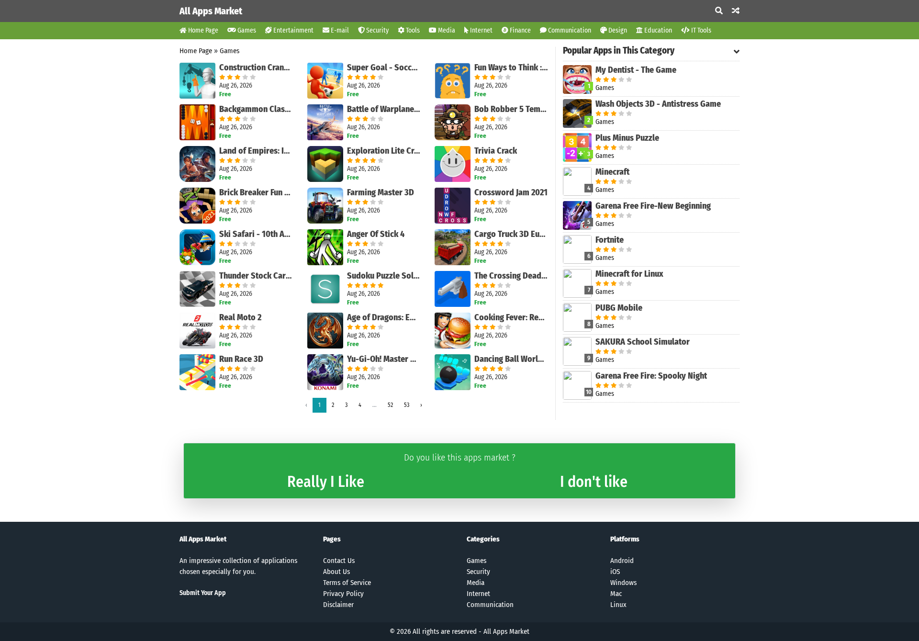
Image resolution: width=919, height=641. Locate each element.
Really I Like (325, 481)
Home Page (202, 30)
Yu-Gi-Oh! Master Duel (384, 359)
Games (246, 30)
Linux (618, 604)
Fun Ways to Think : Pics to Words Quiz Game (511, 67)
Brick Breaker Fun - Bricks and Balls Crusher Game (256, 192)
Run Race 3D (241, 359)
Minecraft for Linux (629, 274)
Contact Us (339, 560)
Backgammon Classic (256, 109)
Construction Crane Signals (256, 67)
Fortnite (609, 240)
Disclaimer (338, 604)
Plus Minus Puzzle (627, 138)
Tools (412, 30)
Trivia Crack (495, 151)
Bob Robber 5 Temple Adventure (511, 109)
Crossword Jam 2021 (511, 192)
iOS (615, 571)
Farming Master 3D (380, 192)
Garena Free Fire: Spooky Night (651, 376)
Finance (519, 30)
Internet (481, 30)
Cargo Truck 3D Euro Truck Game (511, 234)
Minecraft (612, 172)
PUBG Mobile (618, 308)
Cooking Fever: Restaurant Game (511, 317)
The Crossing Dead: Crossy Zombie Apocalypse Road (511, 276)
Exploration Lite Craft (384, 151)
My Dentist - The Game (635, 70)
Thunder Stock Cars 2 (256, 276)
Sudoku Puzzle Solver (384, 276)
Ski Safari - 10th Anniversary (256, 234)
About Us (336, 571)
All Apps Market (210, 11)
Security (377, 30)
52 (390, 405)
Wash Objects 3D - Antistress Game (658, 104)
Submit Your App (202, 593)
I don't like (594, 481)
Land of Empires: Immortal (256, 151)
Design (617, 30)
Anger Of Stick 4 (375, 234)
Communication (569, 30)
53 (406, 405)
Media (446, 30)
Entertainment (293, 30)
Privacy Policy (343, 593)
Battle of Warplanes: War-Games (384, 109)
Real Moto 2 (240, 317)
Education (657, 30)
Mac (616, 593)
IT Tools (700, 30)
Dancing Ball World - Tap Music (511, 359)
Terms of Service (347, 582)
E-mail (339, 30)
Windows (623, 582)
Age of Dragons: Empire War (384, 317)
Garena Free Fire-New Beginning (653, 206)
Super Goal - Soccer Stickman (384, 67)
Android (622, 560)
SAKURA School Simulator (642, 342)
